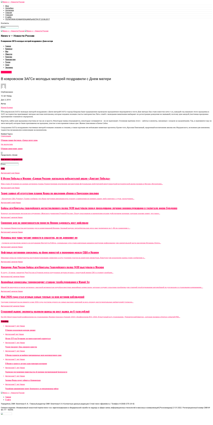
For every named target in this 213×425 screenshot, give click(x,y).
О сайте (8, 17)
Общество (8, 54)
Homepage (9, 10)
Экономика (9, 67)
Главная (8, 13)
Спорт (7, 64)
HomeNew (9, 8)
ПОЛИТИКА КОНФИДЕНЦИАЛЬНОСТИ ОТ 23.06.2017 (27, 19)
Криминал (8, 48)
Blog (7, 6)
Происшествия (10, 59)
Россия (7, 62)
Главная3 (9, 15)
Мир (6, 51)
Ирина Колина (7, 108)
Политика (8, 56)
